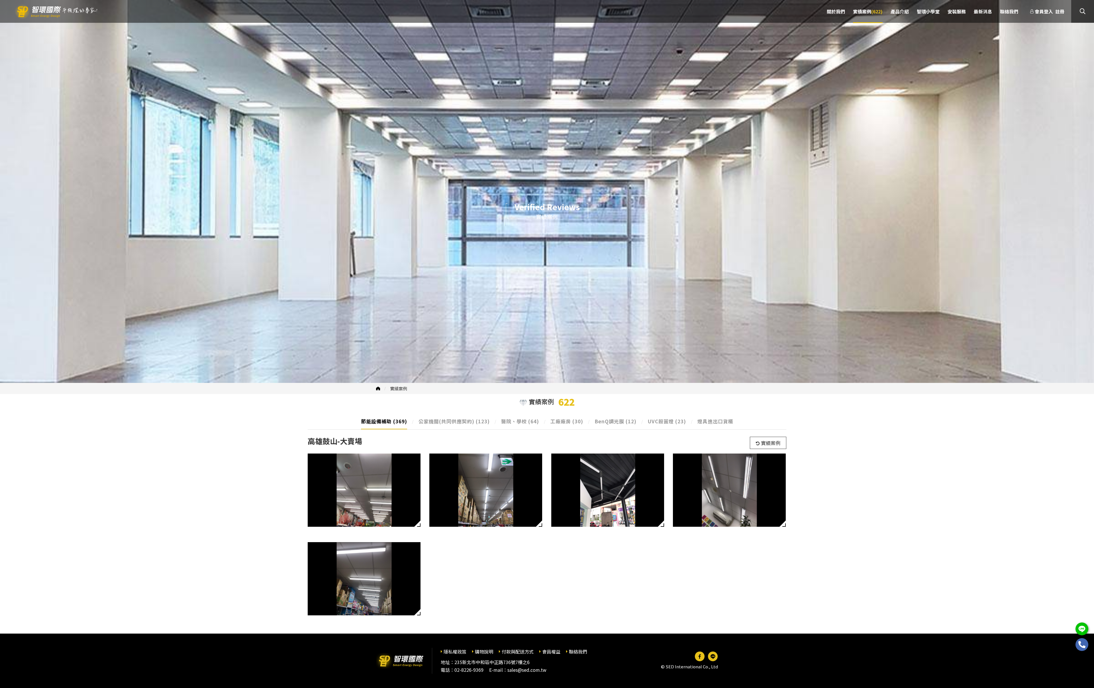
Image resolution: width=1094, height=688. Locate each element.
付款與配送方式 (518, 651)
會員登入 (1044, 11)
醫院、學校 (520, 421)
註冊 (1059, 11)
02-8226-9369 (468, 669)
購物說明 (484, 651)
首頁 (378, 388)
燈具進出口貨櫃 (715, 421)
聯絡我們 (578, 651)
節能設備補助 (384, 421)
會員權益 (551, 651)
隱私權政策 (455, 651)
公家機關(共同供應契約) (454, 421)
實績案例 (398, 388)
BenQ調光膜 (615, 421)
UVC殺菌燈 (667, 421)
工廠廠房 (566, 421)
